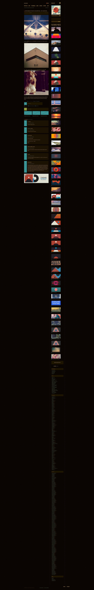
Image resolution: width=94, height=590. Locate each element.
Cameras (53, 404)
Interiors (53, 427)
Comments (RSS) (46, 587)
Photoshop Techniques (54, 443)
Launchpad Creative (54, 387)
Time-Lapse (53, 459)
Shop (29, 5)
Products (53, 448)
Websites (53, 467)
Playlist (56, 3)
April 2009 (53, 555)
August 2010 (53, 544)
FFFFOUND (53, 379)
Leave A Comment (30, 119)
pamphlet (29, 128)
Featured (53, 415)
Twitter (44, 5)
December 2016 (53, 492)
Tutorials (53, 461)
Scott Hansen (53, 370)
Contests (53, 407)
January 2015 (53, 507)
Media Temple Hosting (56, 366)
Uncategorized (53, 463)
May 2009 (53, 554)
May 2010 (53, 546)
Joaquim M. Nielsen (54, 385)
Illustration (53, 424)
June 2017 (53, 488)
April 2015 (53, 505)
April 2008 (53, 563)
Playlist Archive (56, 15)
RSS (47, 3)
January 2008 (53, 565)
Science (53, 453)
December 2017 (53, 484)
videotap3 (25, 41)
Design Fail (53, 410)
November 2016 (53, 493)
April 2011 (53, 538)
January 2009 (53, 557)
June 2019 (53, 475)
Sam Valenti (53, 373)
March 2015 (53, 506)
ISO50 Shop (53, 384)
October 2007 (53, 567)
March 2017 (53, 490)
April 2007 (53, 570)
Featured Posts (56, 25)
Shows (52, 455)
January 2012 (53, 532)
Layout (52, 432)
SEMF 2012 (46, 7)
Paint (52, 441)
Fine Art (53, 416)
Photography (37, 101)
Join (48, 5)
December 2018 (53, 477)
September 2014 (54, 510)
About (37, 5)
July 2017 (53, 487)
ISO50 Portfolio (53, 383)
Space (52, 456)
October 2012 (53, 526)
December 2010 (53, 541)
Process (53, 446)
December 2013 (53, 516)
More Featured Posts (57, 362)
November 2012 (53, 525)
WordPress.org (53, 580)
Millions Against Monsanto (55, 390)
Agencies (53, 397)
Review (53, 452)
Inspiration (53, 425)
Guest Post (53, 421)
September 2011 (54, 535)
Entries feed (53, 579)
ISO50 (52, 430)
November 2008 (53, 558)
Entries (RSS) (41, 587)
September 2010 (54, 543)
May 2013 (53, 521)
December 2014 (53, 508)
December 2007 (53, 566)
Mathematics (53, 435)
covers (52, 408)
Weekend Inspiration (54, 468)
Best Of (53, 401)
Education (53, 413)
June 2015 (53, 504)
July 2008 (53, 561)
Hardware (53, 423)
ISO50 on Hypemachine (54, 381)
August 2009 (53, 552)
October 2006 (53, 574)
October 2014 (53, 509)
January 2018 (53, 483)
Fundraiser (53, 417)
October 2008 (53, 559)
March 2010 (53, 547)
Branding (53, 403)
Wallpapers (53, 465)
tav (28, 121)
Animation (53, 398)
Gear (52, 419)
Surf (52, 458)
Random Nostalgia (54, 450)
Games (53, 418)
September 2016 (54, 494)
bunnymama (25, 96)
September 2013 (54, 518)
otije (24, 69)
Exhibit (52, 414)
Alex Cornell (53, 377)
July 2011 (53, 536)
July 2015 (53, 503)
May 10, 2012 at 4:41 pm (31, 163)
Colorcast (53, 406)
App (52, 399)
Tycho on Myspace (54, 392)
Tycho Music (33, 5)
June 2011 (53, 537)
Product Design (53, 447)
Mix (52, 436)
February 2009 (53, 556)
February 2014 (53, 515)
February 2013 (53, 523)
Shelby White (53, 372)
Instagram (34, 101)
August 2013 (53, 519)
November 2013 (53, 517)
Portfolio (25, 5)
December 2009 (53, 549)
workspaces (53, 469)
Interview (53, 428)
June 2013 (53, 520)
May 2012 (53, 529)
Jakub (30, 12)
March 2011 (53, 539)
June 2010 (53, 545)
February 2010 (53, 548)
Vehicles (53, 464)
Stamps (53, 457)
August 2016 (53, 495)
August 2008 (53, 560)
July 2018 (53, 479)
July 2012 (53, 528)
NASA (52, 439)
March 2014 (53, 514)
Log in (52, 578)
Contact (40, 5)
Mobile (52, 437)
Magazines (53, 434)
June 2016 (53, 496)
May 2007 (53, 569)
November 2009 (53, 550)
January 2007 (53, 572)
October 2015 (53, 501)
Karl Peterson (53, 386)
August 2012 (53, 527)
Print (52, 445)
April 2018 (53, 481)
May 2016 (53, 497)
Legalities (53, 433)
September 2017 (54, 486)
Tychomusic (53, 393)
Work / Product (66, 586)
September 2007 (54, 568)
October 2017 (53, 485)
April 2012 (53, 530)
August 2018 (53, 478)
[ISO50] (26, 3)
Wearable (53, 466)
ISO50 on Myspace (54, 382)
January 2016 (53, 499)
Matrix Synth (53, 388)
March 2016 (53, 498)
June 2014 (53, 512)
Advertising (53, 396)
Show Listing (53, 454)
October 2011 (53, 534)
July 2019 (53, 474)
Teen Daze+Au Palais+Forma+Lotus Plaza (29, 7)
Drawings (53, 412)
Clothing (53, 405)
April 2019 (53, 476)
